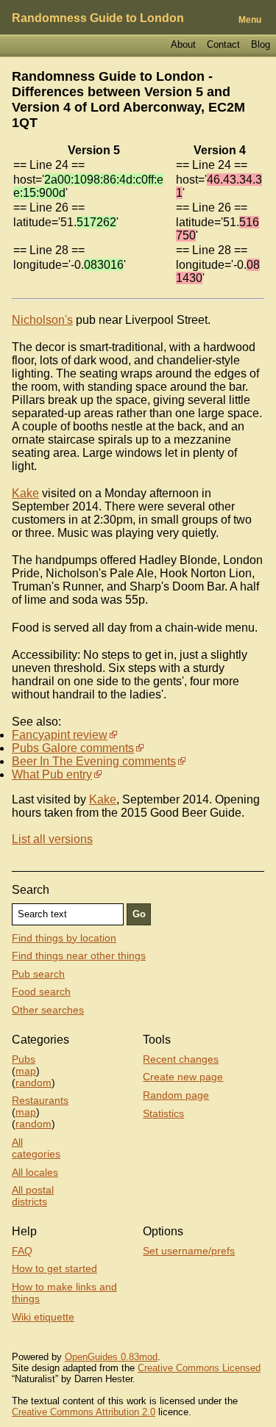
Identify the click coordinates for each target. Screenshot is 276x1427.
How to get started (54, 1268)
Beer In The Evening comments (94, 761)
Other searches (48, 1010)
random (33, 1082)
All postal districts (33, 1195)
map (25, 1071)
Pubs (23, 1059)
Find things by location (64, 938)
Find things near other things (79, 955)
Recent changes (181, 1059)
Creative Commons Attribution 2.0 (83, 1411)
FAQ (22, 1251)
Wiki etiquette (43, 1317)
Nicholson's (42, 320)
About (183, 44)
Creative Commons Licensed (199, 1367)
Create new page (183, 1077)
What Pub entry (52, 774)
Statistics (163, 1113)
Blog (260, 44)
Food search (41, 991)
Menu (249, 20)
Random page (176, 1095)
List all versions (52, 839)
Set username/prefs (189, 1251)
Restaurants (40, 1100)
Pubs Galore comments (73, 748)
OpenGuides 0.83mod (111, 1356)
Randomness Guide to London (98, 18)
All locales (35, 1172)
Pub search (38, 974)
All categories (36, 1148)
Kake (25, 493)
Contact (223, 44)
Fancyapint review (59, 735)
